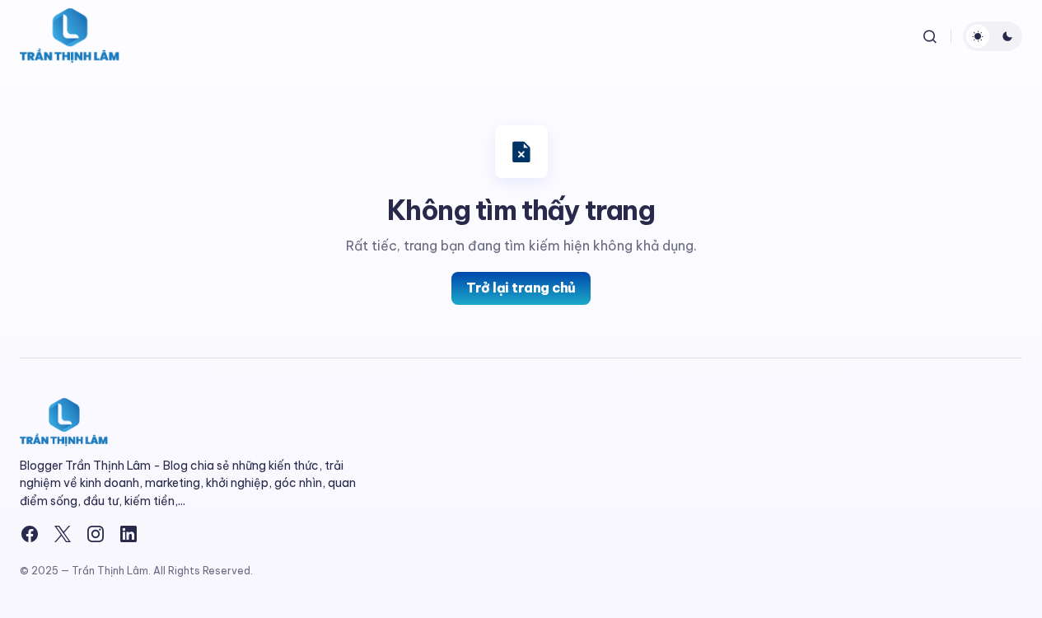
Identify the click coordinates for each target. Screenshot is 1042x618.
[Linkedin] (128, 533)
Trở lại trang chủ (521, 287)
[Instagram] (95, 533)
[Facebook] (29, 533)
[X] (62, 533)
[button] (930, 36)
